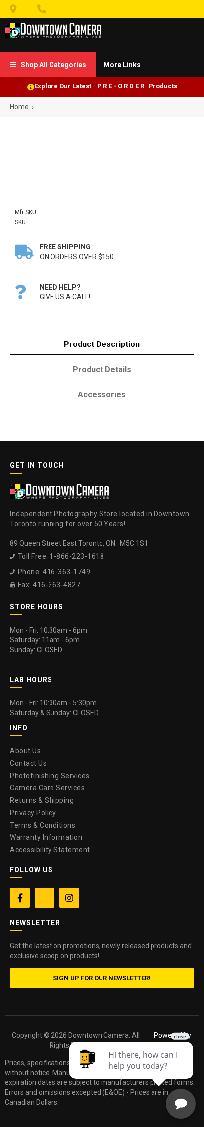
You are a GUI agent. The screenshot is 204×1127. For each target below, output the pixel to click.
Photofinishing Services (50, 776)
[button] (48, 64)
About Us (25, 751)
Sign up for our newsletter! (102, 977)
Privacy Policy (33, 813)
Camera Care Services (47, 788)
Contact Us (28, 763)
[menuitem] (48, 65)
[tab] (102, 345)
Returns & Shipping (42, 800)
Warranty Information (46, 837)
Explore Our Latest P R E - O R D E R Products (105, 86)
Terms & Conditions (42, 825)
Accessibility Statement (50, 850)
